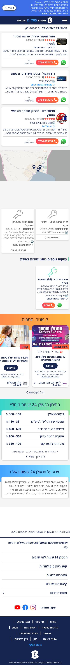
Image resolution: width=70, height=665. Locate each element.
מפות (15, 627)
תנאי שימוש (23, 621)
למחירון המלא (37, 457)
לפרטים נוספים (49, 13)
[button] (53, 43)
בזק (35, 639)
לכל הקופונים (36, 392)
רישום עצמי (30, 627)
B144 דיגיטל (50, 639)
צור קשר (40, 621)
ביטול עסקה (35, 644)
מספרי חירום (58, 593)
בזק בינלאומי (21, 639)
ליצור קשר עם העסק (50, 377)
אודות (53, 621)
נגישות (47, 633)
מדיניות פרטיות (50, 627)
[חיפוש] (26, 28)
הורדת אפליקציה (29, 633)
